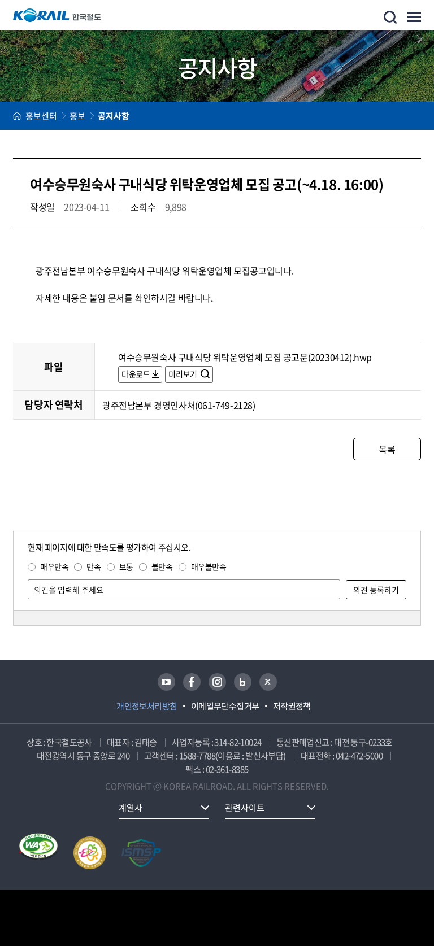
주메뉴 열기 (414, 17)
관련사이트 (244, 807)
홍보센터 (41, 116)
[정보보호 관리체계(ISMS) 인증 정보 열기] (141, 853)
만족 (93, 566)
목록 (387, 449)
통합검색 (390, 17)
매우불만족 (209, 566)
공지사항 (113, 116)
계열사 (130, 807)
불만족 (162, 566)
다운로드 (135, 374)
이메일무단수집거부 (225, 706)
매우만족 (54, 566)
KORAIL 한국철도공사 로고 (57, 15)
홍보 (77, 116)
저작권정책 (292, 706)
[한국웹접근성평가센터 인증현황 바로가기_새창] (38, 853)
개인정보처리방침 (146, 706)
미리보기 (183, 374)
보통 (126, 566)
